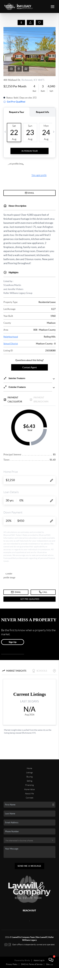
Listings (29, 772)
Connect (29, 798)
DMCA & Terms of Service (32, 964)
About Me (29, 793)
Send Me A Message (29, 866)
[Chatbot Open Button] (51, 960)
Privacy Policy (11, 964)
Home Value (29, 789)
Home (29, 768)
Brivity (27, 960)
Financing (29, 785)
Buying (29, 777)
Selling (29, 781)
